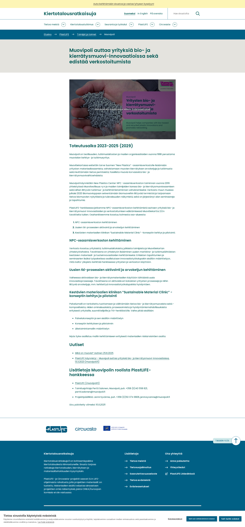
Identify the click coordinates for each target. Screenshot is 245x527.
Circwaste (164, 24)
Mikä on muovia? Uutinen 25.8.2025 (94, 353)
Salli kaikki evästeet (230, 519)
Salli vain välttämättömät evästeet (202, 519)
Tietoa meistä (51, 24)
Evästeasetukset (175, 519)
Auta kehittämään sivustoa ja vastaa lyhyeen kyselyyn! (123, 4)
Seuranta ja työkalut (116, 24)
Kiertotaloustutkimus (81, 24)
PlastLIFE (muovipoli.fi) (87, 383)
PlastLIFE (143, 24)
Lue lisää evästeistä (46, 522)
